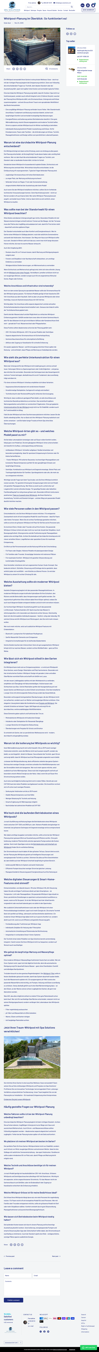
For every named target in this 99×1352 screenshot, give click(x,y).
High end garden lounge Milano (84, 72)
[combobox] (82, 5)
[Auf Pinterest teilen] (17, 68)
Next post (55, 1256)
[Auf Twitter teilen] (21, 68)
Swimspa (33, 10)
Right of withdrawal (87, 1326)
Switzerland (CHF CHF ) (11, 1342)
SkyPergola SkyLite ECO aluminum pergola (85, 52)
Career (83, 1317)
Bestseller (72, 10)
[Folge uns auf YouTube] (74, 33)
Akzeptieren (72, 1349)
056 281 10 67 (47, 3)
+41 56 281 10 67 (31, 1322)
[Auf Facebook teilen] (13, 68)
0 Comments (53, 69)
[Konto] (88, 5)
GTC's (83, 1323)
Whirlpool (27, 10)
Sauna (44, 10)
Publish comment (14, 1300)
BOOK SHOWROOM (88, 10)
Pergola (39, 10)
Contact (65, 10)
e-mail (31, 1326)
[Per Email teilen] (24, 68)
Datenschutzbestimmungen (60, 1349)
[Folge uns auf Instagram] (71, 33)
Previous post (10, 1256)
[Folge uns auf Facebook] (67, 33)
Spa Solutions (81, 48)
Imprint (83, 1320)
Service (60, 10)
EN (82, 5)
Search (83, 1314)
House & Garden (52, 10)
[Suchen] (72, 7)
